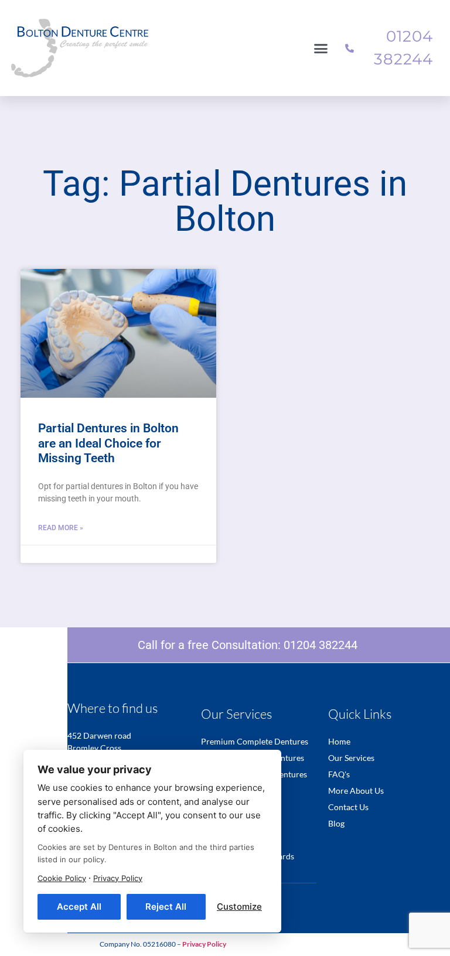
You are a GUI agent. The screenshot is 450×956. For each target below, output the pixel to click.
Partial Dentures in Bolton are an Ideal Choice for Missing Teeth (108, 443)
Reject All (165, 906)
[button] (321, 48)
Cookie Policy (62, 878)
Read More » (60, 528)
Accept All (79, 906)
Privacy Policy (117, 878)
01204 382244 (320, 645)
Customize (239, 906)
